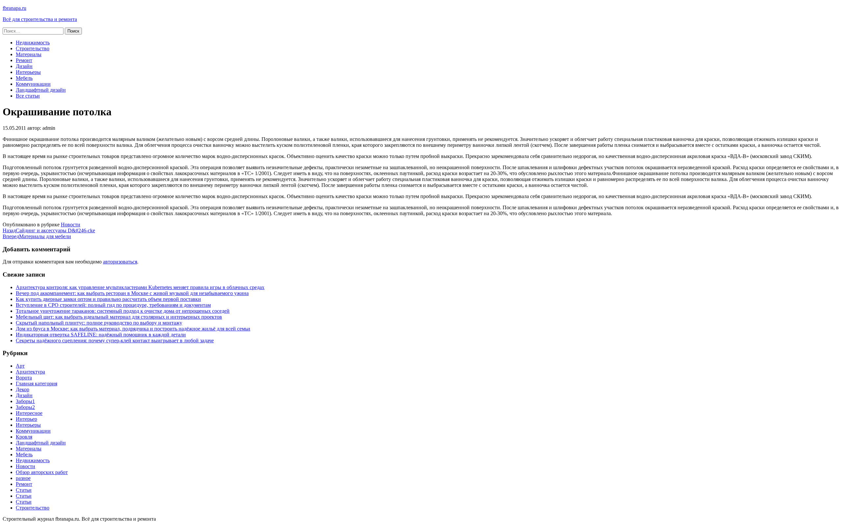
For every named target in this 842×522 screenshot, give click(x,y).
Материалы (28, 54)
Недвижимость (33, 42)
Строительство (32, 48)
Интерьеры (28, 72)
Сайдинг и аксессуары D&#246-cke (49, 230)
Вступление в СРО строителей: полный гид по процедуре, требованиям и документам (113, 305)
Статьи (24, 490)
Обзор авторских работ (42, 472)
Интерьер (26, 419)
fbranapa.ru (14, 8)
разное (23, 478)
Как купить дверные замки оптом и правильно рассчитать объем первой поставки (108, 299)
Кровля (24, 437)
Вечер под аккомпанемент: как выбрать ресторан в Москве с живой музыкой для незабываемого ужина (132, 293)
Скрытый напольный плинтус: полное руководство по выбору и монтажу (99, 323)
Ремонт (24, 60)
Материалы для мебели (37, 236)
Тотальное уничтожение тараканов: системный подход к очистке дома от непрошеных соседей (123, 311)
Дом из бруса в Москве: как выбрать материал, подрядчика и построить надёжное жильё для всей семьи (133, 328)
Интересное (29, 413)
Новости (70, 224)
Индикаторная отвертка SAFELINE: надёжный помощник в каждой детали (101, 334)
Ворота (24, 377)
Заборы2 (25, 407)
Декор (22, 389)
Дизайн (24, 66)
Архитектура (30, 371)
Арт (20, 366)
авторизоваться (120, 261)
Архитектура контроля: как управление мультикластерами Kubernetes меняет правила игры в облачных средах (140, 287)
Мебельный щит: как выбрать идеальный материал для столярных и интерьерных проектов (119, 317)
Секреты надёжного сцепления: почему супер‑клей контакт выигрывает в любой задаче (115, 340)
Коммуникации (33, 84)
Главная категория (36, 383)
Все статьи (28, 96)
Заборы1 (25, 401)
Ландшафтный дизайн (41, 90)
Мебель (24, 78)
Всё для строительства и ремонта (40, 19)
